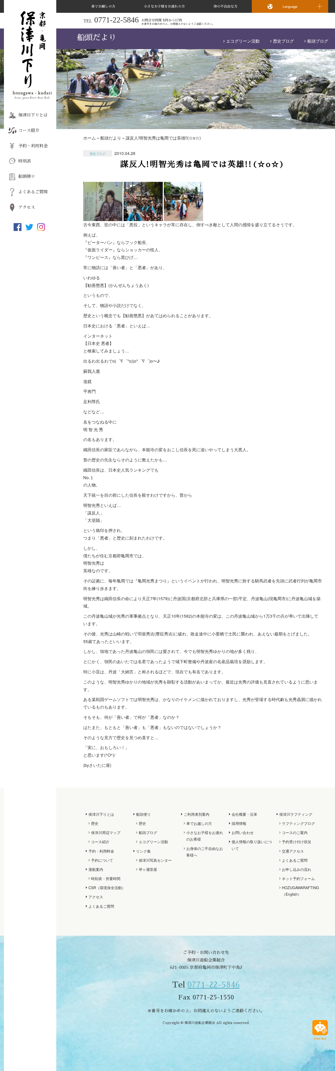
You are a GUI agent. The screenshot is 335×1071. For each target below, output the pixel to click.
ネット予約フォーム (298, 878)
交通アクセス (293, 851)
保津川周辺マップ (105, 832)
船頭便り (26, 177)
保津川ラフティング (295, 814)
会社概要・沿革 (244, 814)
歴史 (94, 823)
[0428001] (143, 217)
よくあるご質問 (33, 192)
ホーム (89, 138)
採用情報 (239, 823)
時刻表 (24, 161)
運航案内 (95, 869)
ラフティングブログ (298, 823)
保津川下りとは (33, 115)
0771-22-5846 (213, 985)
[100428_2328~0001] (102, 217)
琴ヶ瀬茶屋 (148, 869)
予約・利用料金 (33, 146)
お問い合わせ (243, 832)
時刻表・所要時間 (105, 878)
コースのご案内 (295, 832)
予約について (102, 860)
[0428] (183, 217)
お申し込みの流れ (296, 869)
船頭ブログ (317, 41)
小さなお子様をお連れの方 (164, 6)
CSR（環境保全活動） (106, 887)
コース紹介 (28, 131)
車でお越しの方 (103, 6)
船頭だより (110, 138)
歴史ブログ (283, 41)
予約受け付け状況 (296, 841)
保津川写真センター (155, 860)
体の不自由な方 (225, 6)
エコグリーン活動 (243, 41)
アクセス (26, 207)
